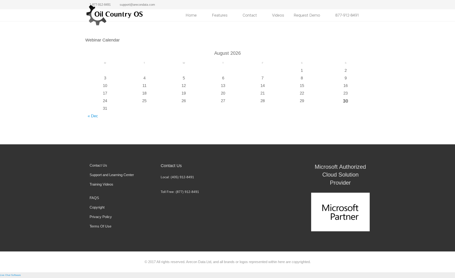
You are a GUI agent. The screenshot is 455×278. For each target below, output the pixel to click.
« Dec (93, 116)
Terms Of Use (100, 226)
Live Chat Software (10, 275)
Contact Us (98, 165)
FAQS (94, 198)
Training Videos (101, 184)
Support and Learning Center (112, 175)
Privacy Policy (101, 217)
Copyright (97, 207)
